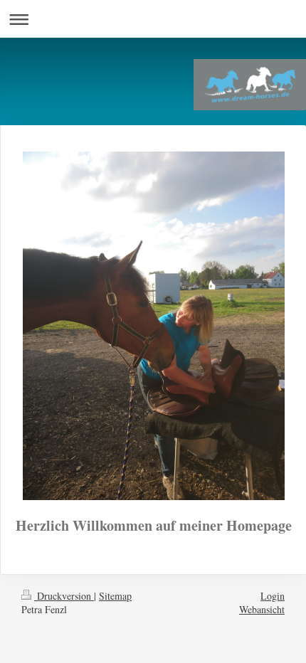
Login (272, 596)
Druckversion (64, 596)
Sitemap (115, 596)
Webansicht (262, 609)
